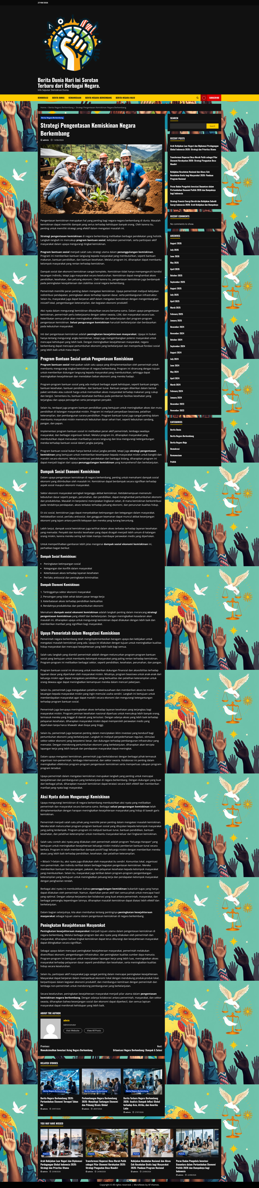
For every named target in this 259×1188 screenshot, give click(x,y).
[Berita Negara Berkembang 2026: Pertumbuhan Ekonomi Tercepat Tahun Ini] (59, 1081)
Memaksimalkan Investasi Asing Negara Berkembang (66, 1048)
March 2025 (175, 307)
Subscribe (214, 97)
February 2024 (176, 391)
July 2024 (174, 359)
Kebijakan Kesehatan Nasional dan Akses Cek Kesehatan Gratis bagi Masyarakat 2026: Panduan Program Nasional (191, 175)
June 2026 (174, 256)
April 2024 (174, 378)
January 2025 (176, 320)
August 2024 (175, 352)
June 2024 (174, 365)
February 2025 (176, 314)
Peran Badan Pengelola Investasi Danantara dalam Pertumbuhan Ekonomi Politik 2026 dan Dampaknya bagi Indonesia (193, 190)
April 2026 (175, 269)
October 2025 (176, 275)
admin (46, 140)
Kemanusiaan (75, 97)
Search (174, 118)
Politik (173, 461)
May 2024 (174, 371)
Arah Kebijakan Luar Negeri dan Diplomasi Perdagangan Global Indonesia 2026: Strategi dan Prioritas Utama (194, 147)
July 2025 (174, 294)
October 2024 (176, 339)
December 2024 (177, 326)
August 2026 (176, 243)
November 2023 (177, 410)
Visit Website (72, 1030)
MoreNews (139, 1184)
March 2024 (175, 384)
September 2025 (177, 282)
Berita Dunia (58, 97)
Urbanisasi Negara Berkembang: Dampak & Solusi (137, 1048)
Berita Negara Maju (125, 97)
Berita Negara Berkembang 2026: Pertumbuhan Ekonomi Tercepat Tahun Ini (59, 1101)
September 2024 (177, 346)
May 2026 (174, 262)
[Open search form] (198, 97)
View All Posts (94, 1030)
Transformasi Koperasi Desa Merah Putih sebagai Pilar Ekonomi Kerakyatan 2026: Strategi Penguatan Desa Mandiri (193, 161)
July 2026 (174, 249)
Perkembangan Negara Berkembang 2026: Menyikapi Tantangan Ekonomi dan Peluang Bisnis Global (100, 1101)
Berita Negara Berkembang (98, 97)
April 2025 (174, 301)
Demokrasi (43, 97)
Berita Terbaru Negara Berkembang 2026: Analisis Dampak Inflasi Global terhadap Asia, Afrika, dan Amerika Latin (141, 1103)
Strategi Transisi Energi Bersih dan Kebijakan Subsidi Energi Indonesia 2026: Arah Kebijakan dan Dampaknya (194, 203)
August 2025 (175, 288)
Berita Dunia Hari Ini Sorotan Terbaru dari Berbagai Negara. (69, 82)
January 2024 (176, 397)
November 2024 (177, 333)
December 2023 (177, 403)
